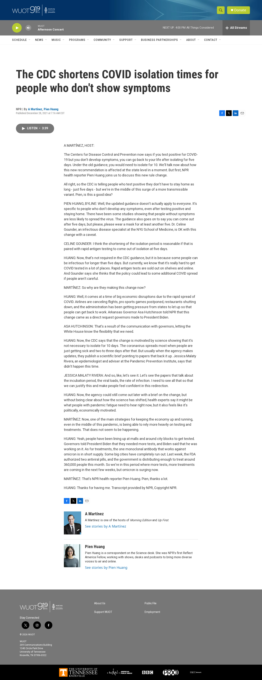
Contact (210, 39)
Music (56, 39)
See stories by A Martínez (105, 526)
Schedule (19, 39)
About (191, 39)
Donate (240, 10)
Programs (77, 39)
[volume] (28, 28)
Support (126, 39)
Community (102, 39)
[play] (17, 28)
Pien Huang (51, 109)
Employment (152, 612)
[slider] (34, 28)
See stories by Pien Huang (106, 567)
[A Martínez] (72, 522)
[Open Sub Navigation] (29, 39)
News (39, 39)
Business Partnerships (159, 39)
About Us (99, 603)
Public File (151, 603)
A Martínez (35, 109)
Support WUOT (103, 612)
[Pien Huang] (72, 555)
